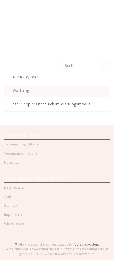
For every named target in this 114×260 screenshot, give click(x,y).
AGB (7, 196)
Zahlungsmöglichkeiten (22, 144)
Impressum (13, 214)
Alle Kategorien (25, 76)
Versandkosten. (86, 244)
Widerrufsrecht (16, 223)
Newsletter (12, 162)
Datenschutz (14, 187)
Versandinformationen (22, 153)
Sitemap (10, 205)
